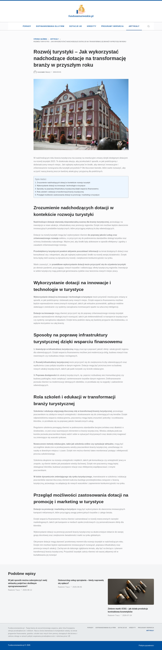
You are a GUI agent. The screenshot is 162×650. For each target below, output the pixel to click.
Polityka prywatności (146, 645)
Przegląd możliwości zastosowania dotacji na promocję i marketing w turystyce (68, 195)
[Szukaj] (148, 26)
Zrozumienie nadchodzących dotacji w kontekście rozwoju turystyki (63, 183)
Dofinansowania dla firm (50, 26)
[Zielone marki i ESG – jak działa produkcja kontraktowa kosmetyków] (131, 592)
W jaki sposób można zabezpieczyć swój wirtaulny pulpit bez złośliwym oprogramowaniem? (27, 583)
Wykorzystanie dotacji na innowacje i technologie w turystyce (61, 186)
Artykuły (134, 26)
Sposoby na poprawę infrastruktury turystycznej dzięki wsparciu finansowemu (68, 189)
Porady (27, 26)
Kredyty (91, 26)
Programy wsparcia (112, 26)
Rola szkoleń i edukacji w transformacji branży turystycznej (60, 192)
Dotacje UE (75, 26)
